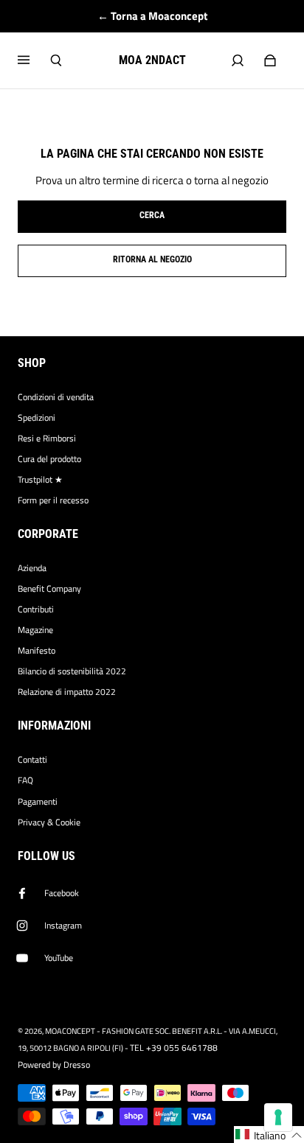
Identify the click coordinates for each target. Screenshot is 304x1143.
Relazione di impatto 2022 (67, 692)
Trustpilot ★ (40, 479)
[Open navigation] (34, 60)
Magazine (35, 630)
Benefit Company (49, 588)
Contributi (36, 609)
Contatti (32, 759)
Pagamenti (38, 801)
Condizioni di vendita (56, 397)
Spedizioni (36, 417)
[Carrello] (270, 60)
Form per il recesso (53, 500)
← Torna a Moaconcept (152, 15)
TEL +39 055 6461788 (174, 1048)
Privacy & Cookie (49, 822)
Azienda (32, 568)
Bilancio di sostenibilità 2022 (72, 671)
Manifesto (36, 650)
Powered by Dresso (54, 1065)
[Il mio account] (237, 60)
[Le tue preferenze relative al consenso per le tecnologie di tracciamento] (278, 1117)
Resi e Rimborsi (47, 438)
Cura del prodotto (49, 459)
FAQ (25, 780)
